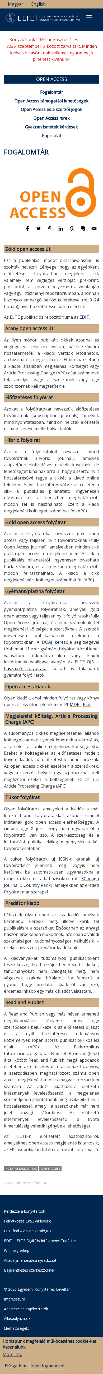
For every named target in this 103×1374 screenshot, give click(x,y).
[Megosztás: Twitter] (39, 231)
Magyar (15, 4)
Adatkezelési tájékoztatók (26, 1308)
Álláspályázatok (17, 1318)
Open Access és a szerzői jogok (51, 109)
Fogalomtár (51, 92)
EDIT (84, 317)
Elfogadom (15, 1366)
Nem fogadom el (47, 1366)
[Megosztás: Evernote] (83, 231)
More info (12, 1354)
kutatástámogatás (21, 1168)
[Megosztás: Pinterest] (50, 231)
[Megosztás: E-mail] (94, 231)
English (38, 4)
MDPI (75, 704)
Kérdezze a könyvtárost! (24, 1211)
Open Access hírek (52, 118)
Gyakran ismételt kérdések (51, 127)
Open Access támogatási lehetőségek (51, 101)
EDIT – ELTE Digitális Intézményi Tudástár (40, 1240)
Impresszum (14, 1299)
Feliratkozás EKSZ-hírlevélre (27, 1221)
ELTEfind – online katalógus (27, 1230)
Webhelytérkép (16, 1250)
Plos (87, 704)
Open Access (50, 1168)
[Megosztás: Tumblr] (72, 231)
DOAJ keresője (57, 642)
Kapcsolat (51, 136)
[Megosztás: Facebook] (28, 231)
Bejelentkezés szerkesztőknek (29, 1270)
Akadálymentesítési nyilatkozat (30, 1260)
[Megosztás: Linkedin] (61, 231)
